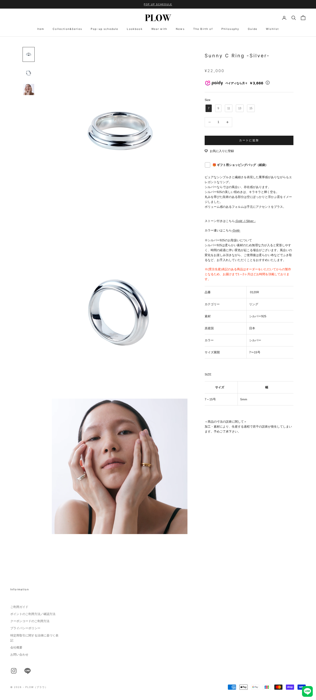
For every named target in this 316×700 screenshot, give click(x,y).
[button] (219, 151)
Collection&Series (67, 28)
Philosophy (230, 28)
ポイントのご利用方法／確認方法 (32, 614)
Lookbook (135, 28)
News (180, 28)
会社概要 (16, 647)
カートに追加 (249, 140)
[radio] (208, 108)
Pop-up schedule (104, 28)
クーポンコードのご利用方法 (29, 621)
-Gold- (236, 230)
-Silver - (250, 221)
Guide (252, 28)
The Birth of (203, 28)
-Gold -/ (240, 221)
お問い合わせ (19, 654)
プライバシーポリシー (25, 628)
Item (40, 28)
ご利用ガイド (19, 607)
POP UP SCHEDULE (158, 4)
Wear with (159, 28)
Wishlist (272, 28)
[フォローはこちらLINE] (27, 670)
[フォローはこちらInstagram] (13, 670)
